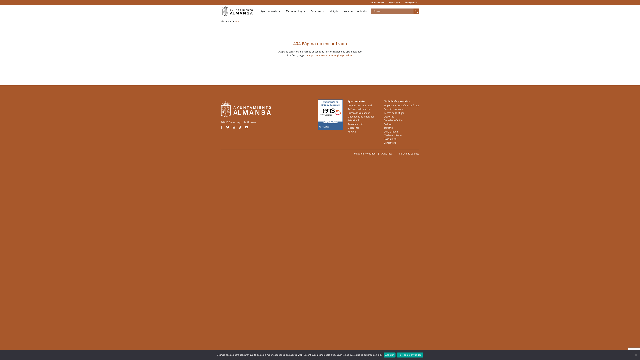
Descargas (353, 127)
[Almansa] (237, 11)
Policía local (394, 2)
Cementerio (390, 142)
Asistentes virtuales (355, 11)
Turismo (388, 127)
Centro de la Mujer (394, 112)
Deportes (389, 116)
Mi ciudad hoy (294, 11)
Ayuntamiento (377, 2)
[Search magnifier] (416, 11)
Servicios (316, 11)
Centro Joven (391, 131)
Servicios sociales (393, 109)
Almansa (226, 21)
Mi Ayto (334, 11)
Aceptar (389, 355)
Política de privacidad (410, 355)
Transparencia (355, 124)
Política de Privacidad (364, 153)
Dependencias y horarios (361, 116)
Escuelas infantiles (394, 120)
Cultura (388, 124)
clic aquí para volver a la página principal (328, 55)
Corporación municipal (360, 105)
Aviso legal (387, 153)
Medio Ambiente (393, 135)
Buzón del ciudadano (359, 112)
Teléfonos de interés (359, 109)
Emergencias (411, 2)
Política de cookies (409, 153)
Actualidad (353, 120)
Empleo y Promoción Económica (401, 105)
